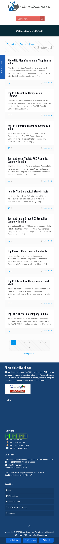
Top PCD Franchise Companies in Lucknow (25, 94)
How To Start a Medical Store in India (28, 191)
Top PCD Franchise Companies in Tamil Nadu (28, 282)
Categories (11, 44)
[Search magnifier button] (42, 18)
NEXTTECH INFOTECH (22, 535)
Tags (22, 44)
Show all (44, 48)
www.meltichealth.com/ (17, 467)
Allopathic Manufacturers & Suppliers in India (29, 61)
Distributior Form (13, 501)
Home (8, 490)
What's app (31, 540)
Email (47, 540)
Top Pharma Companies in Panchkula (27, 251)
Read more (48, 82)
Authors (34, 44)
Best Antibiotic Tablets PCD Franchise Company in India (28, 159)
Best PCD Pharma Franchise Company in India (29, 127)
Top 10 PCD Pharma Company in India (28, 314)
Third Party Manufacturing (16, 507)
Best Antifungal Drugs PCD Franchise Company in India (27, 219)
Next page (28, 354)
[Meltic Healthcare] (29, 6)
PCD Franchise (12, 496)
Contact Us (10, 513)
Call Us (15, 540)
